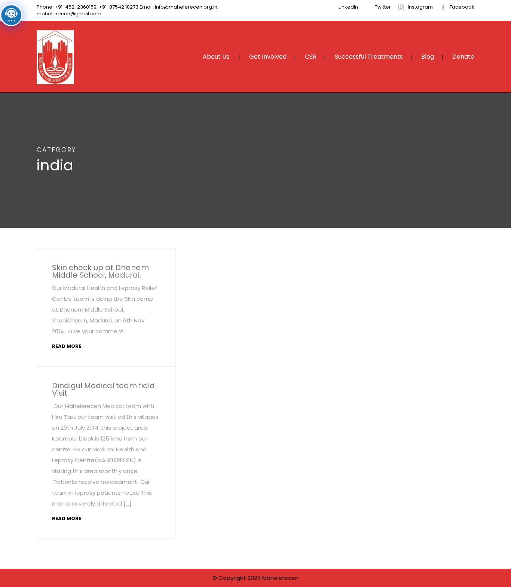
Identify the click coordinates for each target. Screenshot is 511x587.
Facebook (462, 6)
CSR (310, 56)
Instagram (420, 6)
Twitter (383, 6)
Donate (463, 56)
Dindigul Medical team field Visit (103, 389)
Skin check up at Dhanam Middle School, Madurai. (100, 271)
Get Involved (268, 56)
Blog (427, 56)
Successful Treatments (369, 56)
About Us (216, 56)
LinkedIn (348, 6)
